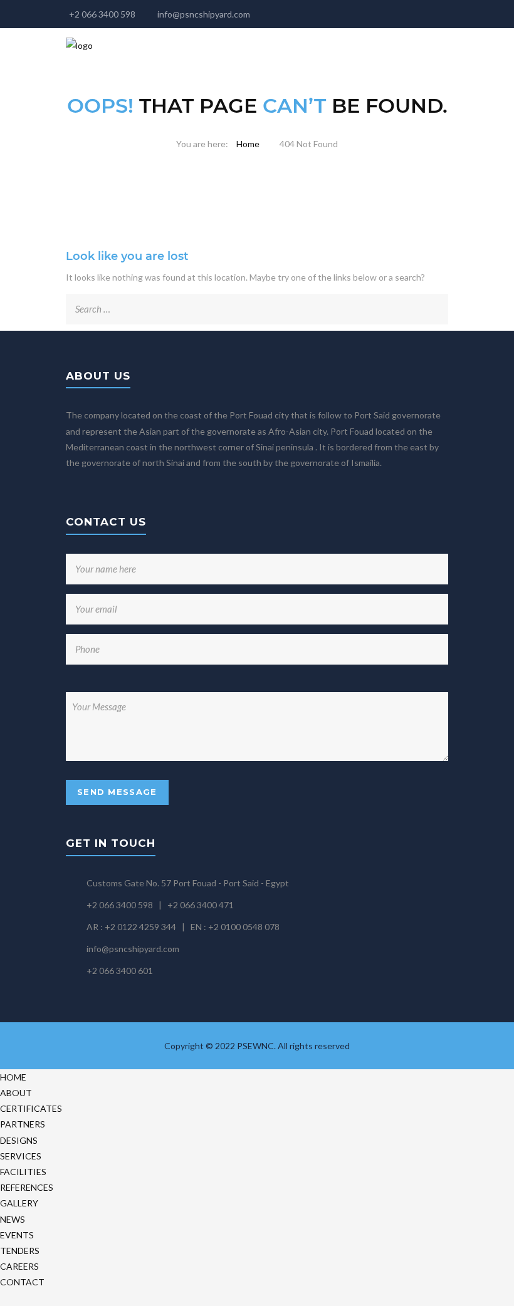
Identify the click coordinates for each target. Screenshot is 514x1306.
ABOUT (16, 1092)
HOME (13, 1077)
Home (248, 143)
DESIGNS (19, 1140)
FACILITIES (23, 1171)
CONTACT (22, 1282)
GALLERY (19, 1203)
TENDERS (19, 1250)
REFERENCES (26, 1187)
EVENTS (17, 1235)
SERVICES (20, 1156)
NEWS (12, 1219)
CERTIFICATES (31, 1108)
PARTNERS (22, 1124)
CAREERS (19, 1266)
